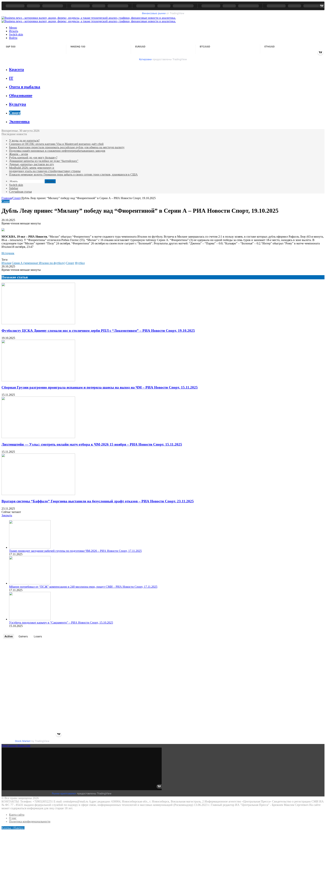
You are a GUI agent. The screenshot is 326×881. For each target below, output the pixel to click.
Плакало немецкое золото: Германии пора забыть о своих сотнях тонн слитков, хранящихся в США (73, 174)
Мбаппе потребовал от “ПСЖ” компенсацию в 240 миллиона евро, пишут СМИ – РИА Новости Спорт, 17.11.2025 (83, 586)
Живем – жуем (18, 154)
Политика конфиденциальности (29, 821)
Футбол (80, 263)
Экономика (19, 121)
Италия (6, 263)
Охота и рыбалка (24, 87)
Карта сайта (16, 814)
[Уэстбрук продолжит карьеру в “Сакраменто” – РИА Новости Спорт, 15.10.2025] (30, 619)
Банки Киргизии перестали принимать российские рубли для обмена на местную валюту (67, 147)
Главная (7, 198)
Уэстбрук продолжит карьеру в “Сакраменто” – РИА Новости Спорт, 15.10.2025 (61, 622)
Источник (8, 253)
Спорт (14, 113)
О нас (12, 818)
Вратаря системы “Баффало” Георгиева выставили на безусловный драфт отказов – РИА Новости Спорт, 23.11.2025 (98, 501)
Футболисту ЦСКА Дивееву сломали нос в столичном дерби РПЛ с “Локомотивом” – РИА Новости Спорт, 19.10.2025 (98, 331)
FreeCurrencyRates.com (16, 745)
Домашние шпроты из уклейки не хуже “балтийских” (43, 160)
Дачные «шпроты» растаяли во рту (31, 164)
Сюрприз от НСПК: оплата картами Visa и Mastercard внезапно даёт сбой (56, 144)
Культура (17, 104)
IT (11, 78)
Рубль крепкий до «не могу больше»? (33, 157)
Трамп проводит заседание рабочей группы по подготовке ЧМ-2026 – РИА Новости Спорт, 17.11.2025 (75, 550)
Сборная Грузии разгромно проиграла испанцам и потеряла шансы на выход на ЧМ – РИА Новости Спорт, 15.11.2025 (100, 387)
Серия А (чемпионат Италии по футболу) (38, 263)
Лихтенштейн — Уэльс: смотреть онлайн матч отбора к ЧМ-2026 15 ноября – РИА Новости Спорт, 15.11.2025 (92, 444)
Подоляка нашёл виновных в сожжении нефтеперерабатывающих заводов (57, 150)
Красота (16, 69)
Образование (20, 95)
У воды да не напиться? (24, 140)
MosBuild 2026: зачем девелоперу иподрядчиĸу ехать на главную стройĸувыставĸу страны (45, 169)
